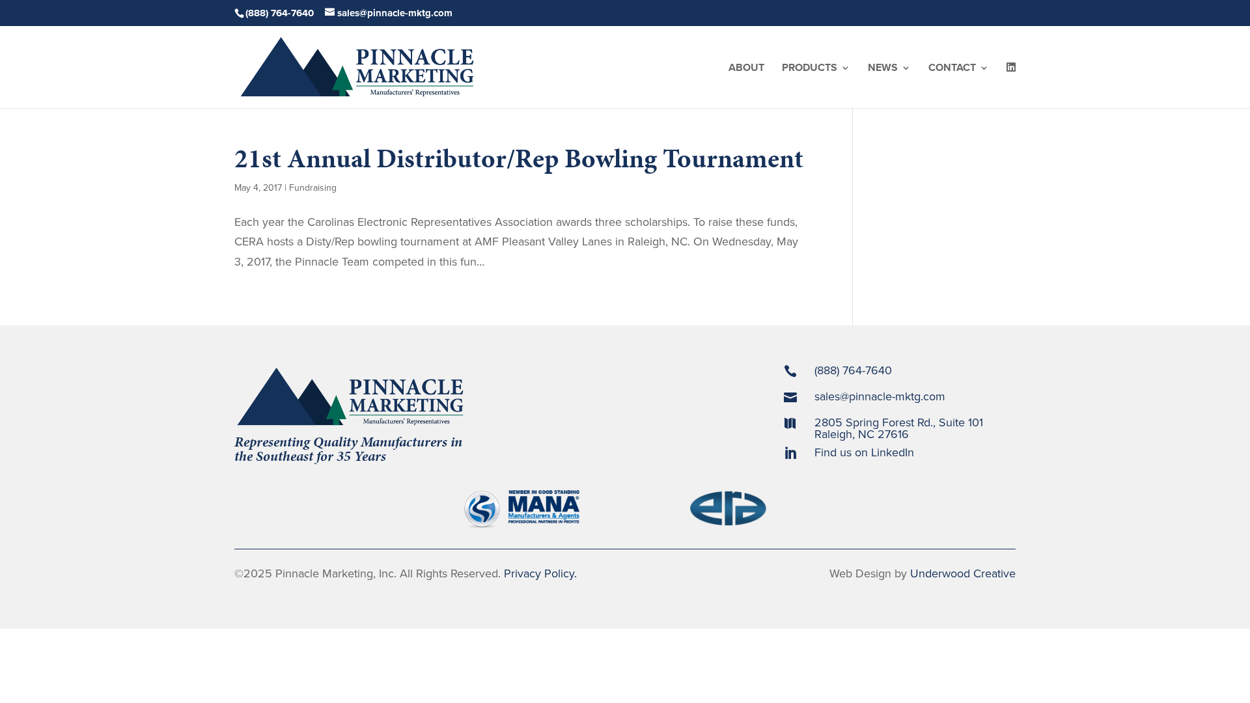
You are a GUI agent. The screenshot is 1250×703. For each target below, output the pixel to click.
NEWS (883, 68)
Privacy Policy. (540, 573)
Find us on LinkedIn (864, 452)
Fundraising (313, 187)
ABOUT (746, 68)
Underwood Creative (963, 573)
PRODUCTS (809, 68)
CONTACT (952, 68)
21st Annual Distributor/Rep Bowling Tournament (518, 158)
